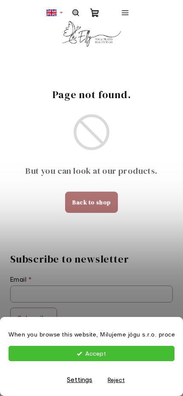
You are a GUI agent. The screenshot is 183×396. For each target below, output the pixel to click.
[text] (91, 335)
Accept (95, 353)
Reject (116, 380)
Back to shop (91, 202)
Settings (79, 380)
